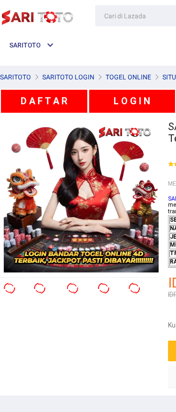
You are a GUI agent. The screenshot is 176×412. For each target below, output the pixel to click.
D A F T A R (44, 101)
